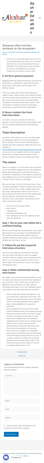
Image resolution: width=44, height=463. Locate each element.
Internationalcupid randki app (26, 52)
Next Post (22, 356)
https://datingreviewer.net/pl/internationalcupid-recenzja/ (22, 150)
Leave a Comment (8, 52)
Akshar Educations (32, 17)
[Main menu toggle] (40, 18)
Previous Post (22, 352)
